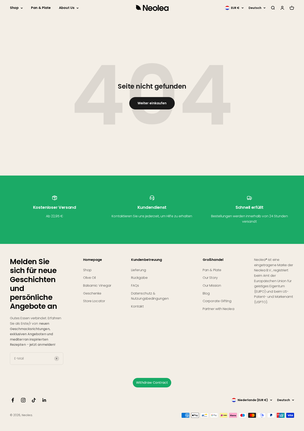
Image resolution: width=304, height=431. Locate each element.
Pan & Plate (41, 7)
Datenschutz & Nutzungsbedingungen (150, 296)
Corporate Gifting (217, 301)
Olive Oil (89, 277)
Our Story (210, 277)
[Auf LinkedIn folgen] (44, 400)
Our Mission (212, 285)
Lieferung (138, 270)
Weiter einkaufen (152, 103)
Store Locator (94, 301)
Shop (14, 7)
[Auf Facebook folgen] (13, 400)
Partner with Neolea (218, 308)
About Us (66, 7)
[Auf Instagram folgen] (23, 400)
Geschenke (92, 293)
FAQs (135, 285)
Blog (206, 293)
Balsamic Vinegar (97, 285)
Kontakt (137, 306)
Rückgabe (139, 277)
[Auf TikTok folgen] (34, 400)
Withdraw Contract (152, 382)
